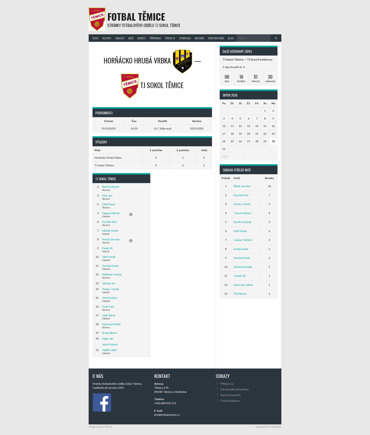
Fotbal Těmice (136, 16)
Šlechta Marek (110, 186)
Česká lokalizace (230, 400)
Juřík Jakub (108, 315)
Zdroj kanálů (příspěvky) (234, 389)
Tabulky (119, 38)
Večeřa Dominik (243, 266)
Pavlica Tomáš (110, 289)
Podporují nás (216, 38)
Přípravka (155, 38)
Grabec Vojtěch (243, 239)
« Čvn (225, 156)
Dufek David (241, 249)
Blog (231, 38)
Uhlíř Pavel (108, 204)
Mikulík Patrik (110, 230)
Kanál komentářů (230, 395)
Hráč (237, 178)
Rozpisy (106, 38)
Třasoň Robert (242, 213)
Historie (199, 38)
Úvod (95, 38)
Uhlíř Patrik (108, 256)
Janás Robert (110, 344)
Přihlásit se (227, 383)
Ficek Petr (108, 306)
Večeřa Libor (109, 297)
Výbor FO (170, 38)
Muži (130, 38)
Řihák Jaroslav (242, 186)
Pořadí (226, 178)
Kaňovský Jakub (243, 284)
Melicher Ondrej (112, 274)
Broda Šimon (109, 332)
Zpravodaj (185, 38)
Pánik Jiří (107, 248)
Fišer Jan (107, 195)
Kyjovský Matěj (111, 324)
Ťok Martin (240, 293)
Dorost (141, 38)
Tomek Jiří (240, 275)
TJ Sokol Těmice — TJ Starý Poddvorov (247, 59)
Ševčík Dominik (242, 222)
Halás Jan (107, 338)
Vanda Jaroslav (111, 239)
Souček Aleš (109, 221)
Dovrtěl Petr (241, 195)
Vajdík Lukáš (109, 350)
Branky (269, 178)
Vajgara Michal (110, 213)
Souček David (110, 265)
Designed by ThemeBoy (268, 427)
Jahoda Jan (108, 283)
